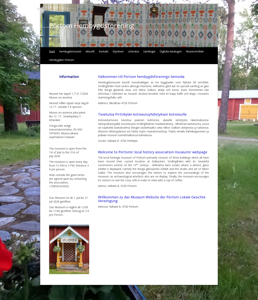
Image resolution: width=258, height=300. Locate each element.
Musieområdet (195, 51)
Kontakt (103, 51)
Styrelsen (118, 51)
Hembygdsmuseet (70, 51)
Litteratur (133, 51)
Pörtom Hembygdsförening (91, 25)
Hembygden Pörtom (61, 60)
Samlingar (149, 51)
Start (52, 51)
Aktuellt (90, 51)
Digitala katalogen (171, 51)
